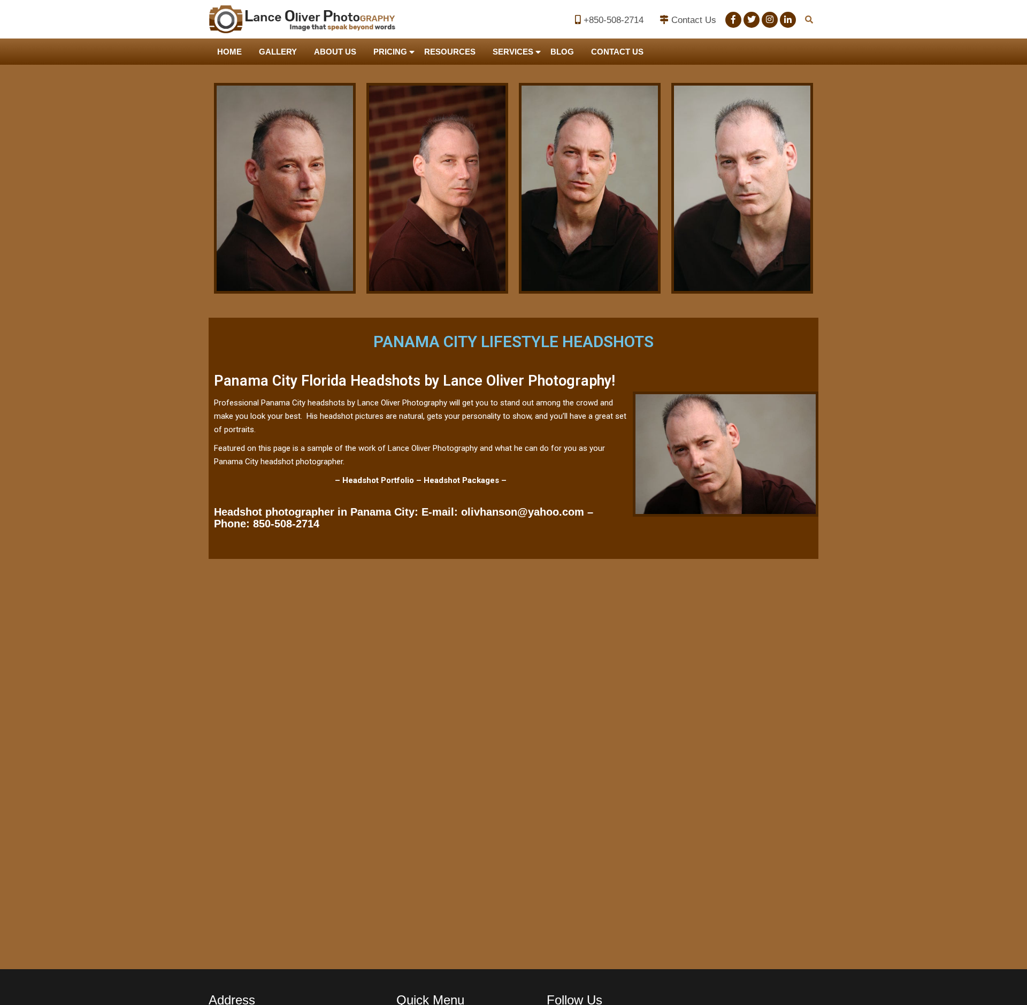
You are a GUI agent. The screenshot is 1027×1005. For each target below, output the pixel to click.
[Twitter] (752, 20)
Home (229, 51)
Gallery (278, 51)
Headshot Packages (461, 480)
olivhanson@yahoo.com (522, 512)
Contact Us (693, 20)
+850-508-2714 (613, 20)
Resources (450, 51)
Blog (562, 51)
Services (513, 51)
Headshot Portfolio (378, 480)
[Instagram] (770, 20)
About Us (335, 51)
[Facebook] (733, 20)
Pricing (390, 51)
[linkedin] (788, 20)
